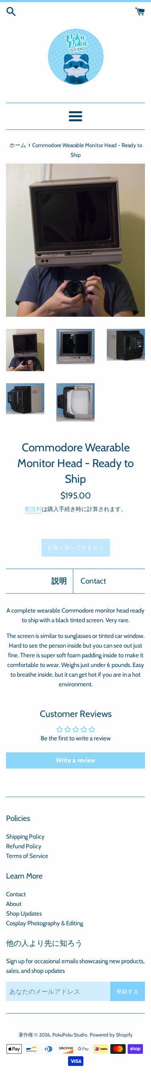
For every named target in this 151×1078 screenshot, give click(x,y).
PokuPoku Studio (69, 1035)
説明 (59, 581)
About (13, 904)
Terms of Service (27, 856)
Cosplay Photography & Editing (44, 923)
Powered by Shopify (111, 1035)
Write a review (75, 760)
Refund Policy (23, 846)
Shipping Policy (25, 836)
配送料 (33, 508)
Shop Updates (24, 913)
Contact (93, 581)
